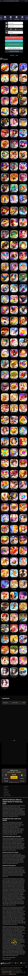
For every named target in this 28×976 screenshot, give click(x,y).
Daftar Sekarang (14, 41)
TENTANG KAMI (6, 786)
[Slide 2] (10, 782)
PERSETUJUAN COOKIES (7, 795)
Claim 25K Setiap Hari (14, 44)
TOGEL (5, 19)
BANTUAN (5, 787)
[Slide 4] (12, 782)
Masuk (14, 37)
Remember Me (14, 35)
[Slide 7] (15, 782)
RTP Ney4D (16, 860)
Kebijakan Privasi (12, 974)
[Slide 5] (13, 782)
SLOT (11, 19)
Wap (17, 55)
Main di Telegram (14, 51)
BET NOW (14, 777)
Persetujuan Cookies (7, 971)
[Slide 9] (17, 782)
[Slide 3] (11, 782)
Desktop (12, 55)
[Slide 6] (14, 782)
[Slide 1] (9, 782)
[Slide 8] (16, 782)
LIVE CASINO (16, 19)
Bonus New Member (16, 909)
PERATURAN (6, 789)
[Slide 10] (18, 782)
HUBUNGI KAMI (6, 792)
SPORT (22, 19)
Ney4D (3, 814)
